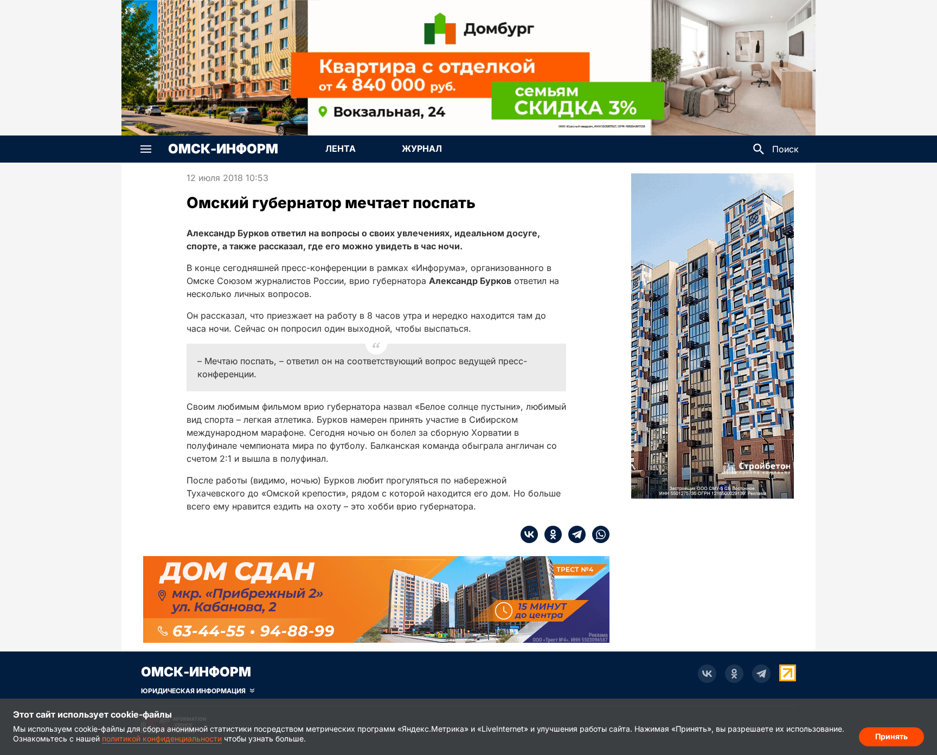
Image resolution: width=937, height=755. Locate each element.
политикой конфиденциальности (162, 738)
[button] (145, 149)
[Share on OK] (550, 534)
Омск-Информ (223, 149)
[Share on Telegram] (574, 534)
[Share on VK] (529, 534)
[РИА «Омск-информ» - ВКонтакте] (707, 673)
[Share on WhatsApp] (597, 534)
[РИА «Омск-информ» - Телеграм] (761, 673)
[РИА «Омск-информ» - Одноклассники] (734, 673)
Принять (891, 736)
